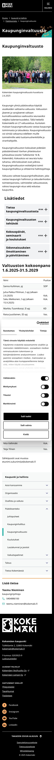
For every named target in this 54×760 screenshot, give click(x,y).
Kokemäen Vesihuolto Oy (14, 670)
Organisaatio (11, 493)
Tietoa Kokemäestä (14, 570)
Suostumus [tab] (9, 331)
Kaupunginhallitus (16, 524)
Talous (8, 563)
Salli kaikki (26, 416)
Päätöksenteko (11, 21)
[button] (27, 72)
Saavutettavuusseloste (27, 742)
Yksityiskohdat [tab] (26, 331)
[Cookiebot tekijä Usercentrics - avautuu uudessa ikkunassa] (37, 323)
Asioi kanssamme (13, 485)
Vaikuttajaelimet (15, 555)
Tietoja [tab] (43, 331)
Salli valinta (26, 425)
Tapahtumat (8, 691)
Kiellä (26, 434)
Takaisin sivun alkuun (25, 736)
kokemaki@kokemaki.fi (13, 648)
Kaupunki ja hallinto (19, 18)
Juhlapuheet (13, 516)
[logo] (19, 631)
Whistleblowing (27, 751)
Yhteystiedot (8, 687)
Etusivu (5, 18)
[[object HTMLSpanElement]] (47, 485)
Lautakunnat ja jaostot (18, 547)
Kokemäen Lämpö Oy (12, 675)
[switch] (45, 387)
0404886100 (12, 598)
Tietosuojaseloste (27, 746)
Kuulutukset (13, 539)
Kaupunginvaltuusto (17, 532)
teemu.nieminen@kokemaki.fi (22, 603)
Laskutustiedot (9, 658)
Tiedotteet (7, 695)
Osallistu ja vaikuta (14, 501)
